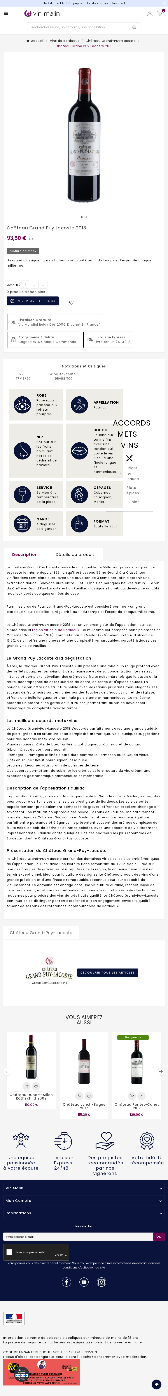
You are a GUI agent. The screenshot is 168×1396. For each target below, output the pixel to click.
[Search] (134, 27)
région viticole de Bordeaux (55, 630)
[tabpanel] (84, 134)
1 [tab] (82, 217)
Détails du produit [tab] (75, 554)
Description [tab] (25, 554)
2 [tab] (86, 217)
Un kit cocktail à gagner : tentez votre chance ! (84, 3)
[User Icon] (149, 13)
